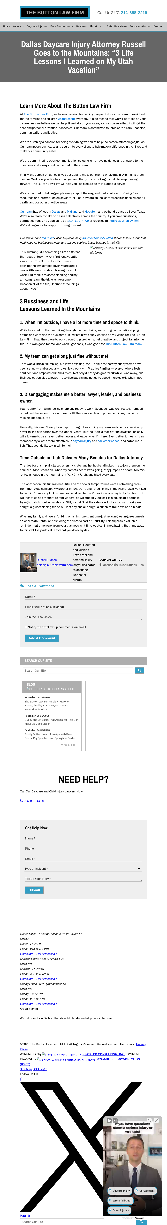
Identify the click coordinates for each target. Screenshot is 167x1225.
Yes (88, 618)
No (78, 618)
